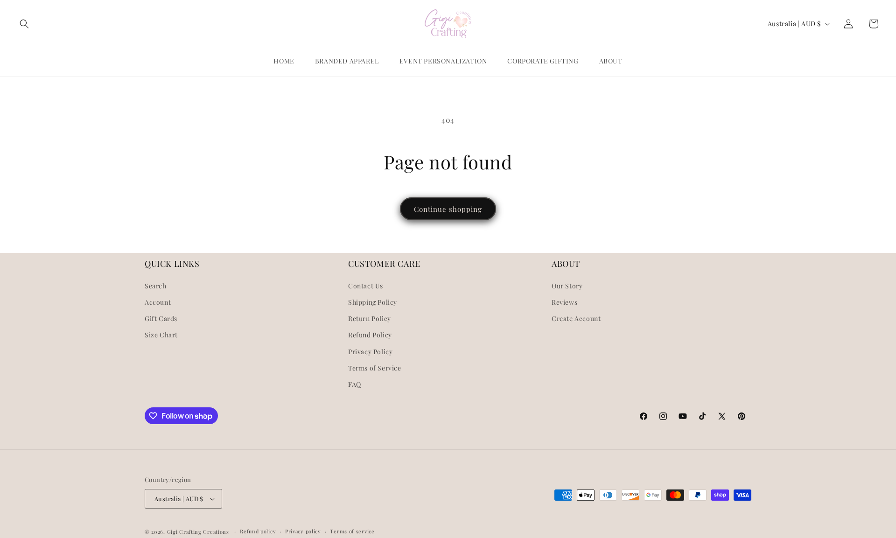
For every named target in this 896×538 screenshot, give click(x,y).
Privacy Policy (370, 351)
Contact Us (365, 285)
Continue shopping (448, 209)
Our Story (567, 285)
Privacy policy (303, 531)
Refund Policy (370, 334)
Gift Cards (161, 318)
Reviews (564, 302)
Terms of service (352, 531)
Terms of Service (374, 367)
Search (156, 285)
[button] (24, 24)
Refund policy (258, 531)
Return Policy (369, 318)
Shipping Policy (372, 302)
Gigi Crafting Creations (199, 531)
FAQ (354, 384)
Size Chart (161, 334)
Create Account (576, 318)
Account (158, 302)
